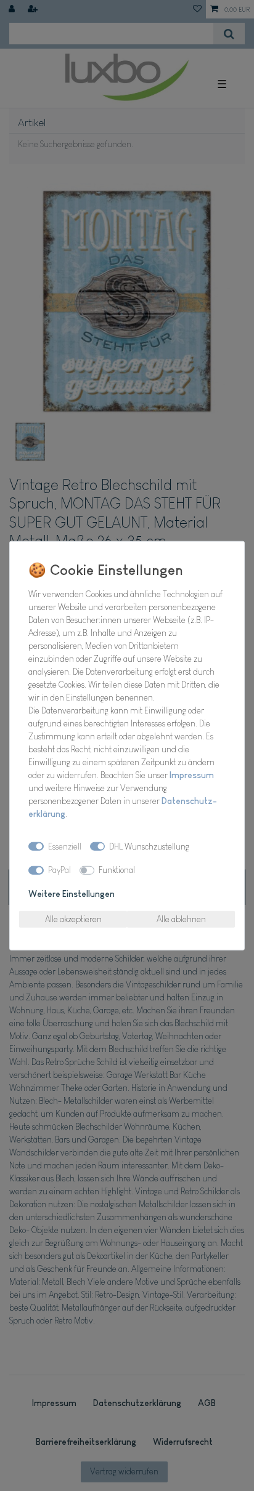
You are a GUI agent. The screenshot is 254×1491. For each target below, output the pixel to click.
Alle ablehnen (181, 918)
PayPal (59, 870)
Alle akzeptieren (73, 918)
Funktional (117, 870)
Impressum (192, 775)
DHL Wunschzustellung (149, 846)
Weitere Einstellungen (71, 893)
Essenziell (64, 846)
